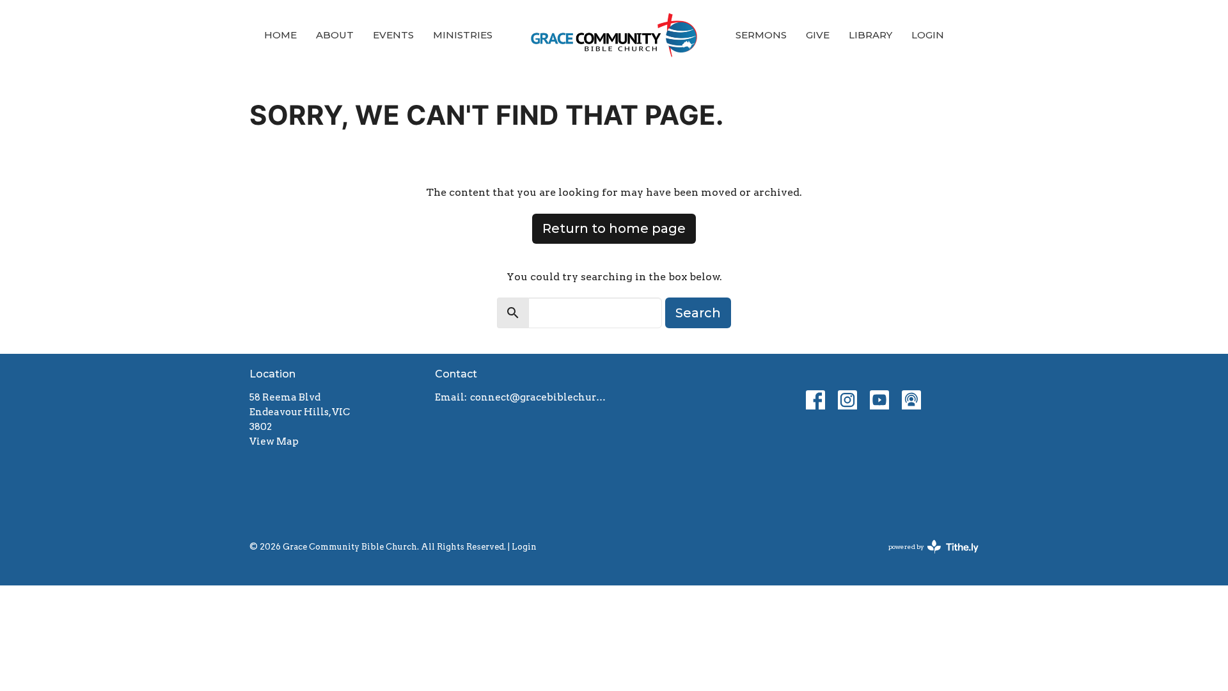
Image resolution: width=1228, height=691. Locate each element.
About (335, 35)
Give (818, 35)
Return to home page (614, 228)
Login (927, 35)
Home (280, 35)
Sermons (761, 35)
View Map (274, 441)
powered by (926, 558)
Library (870, 35)
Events (393, 35)
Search (698, 313)
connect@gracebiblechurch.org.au (539, 397)
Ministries (462, 35)
